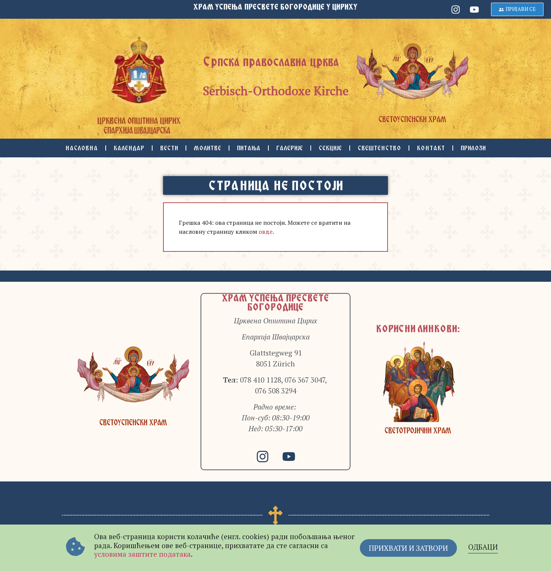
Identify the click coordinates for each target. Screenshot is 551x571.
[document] (275, 285)
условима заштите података (142, 554)
